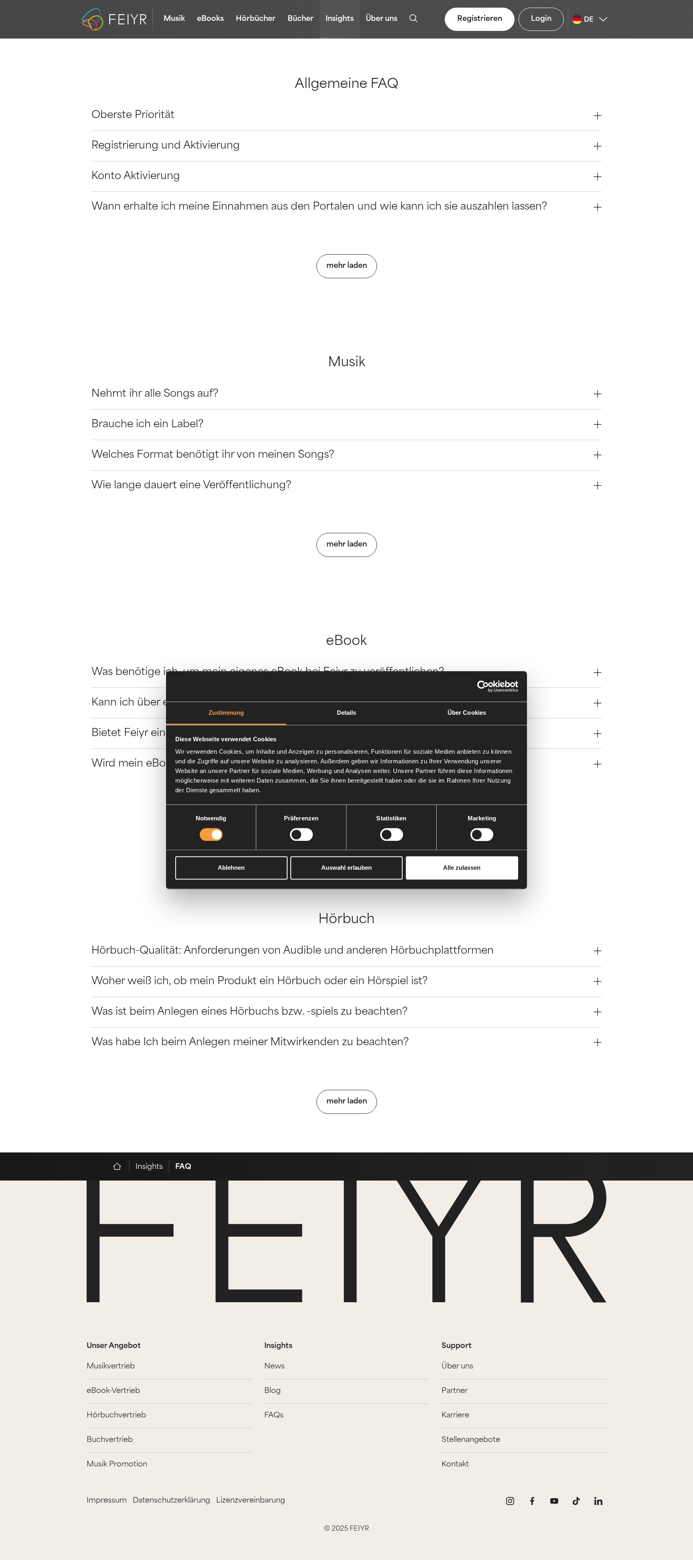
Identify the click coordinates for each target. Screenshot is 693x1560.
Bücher (301, 19)
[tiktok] (576, 1501)
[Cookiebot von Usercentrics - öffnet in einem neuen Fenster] (483, 686)
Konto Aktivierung (135, 176)
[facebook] (532, 1501)
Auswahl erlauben (346, 868)
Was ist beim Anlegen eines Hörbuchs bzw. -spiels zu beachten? (249, 1012)
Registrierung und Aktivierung (165, 146)
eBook (346, 641)
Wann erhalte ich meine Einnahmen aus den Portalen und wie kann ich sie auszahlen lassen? (319, 207)
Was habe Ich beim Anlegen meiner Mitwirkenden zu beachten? (250, 1043)
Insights (340, 19)
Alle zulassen (461, 868)
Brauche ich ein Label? (147, 425)
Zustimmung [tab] (226, 713)
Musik (174, 19)
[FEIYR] (121, 1166)
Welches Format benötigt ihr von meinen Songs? (212, 455)
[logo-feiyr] (117, 19)
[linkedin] (598, 1501)
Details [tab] (347, 713)
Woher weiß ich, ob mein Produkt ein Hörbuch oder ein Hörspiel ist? (259, 982)
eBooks (210, 19)
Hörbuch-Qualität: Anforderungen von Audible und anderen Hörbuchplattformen (292, 951)
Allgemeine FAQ (347, 84)
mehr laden (346, 266)
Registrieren (479, 19)
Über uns (381, 19)
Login (541, 19)
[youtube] (554, 1501)
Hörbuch (346, 920)
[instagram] (510, 1501)
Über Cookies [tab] (467, 713)
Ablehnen (231, 868)
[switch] (301, 834)
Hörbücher (256, 19)
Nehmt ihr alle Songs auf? (154, 394)
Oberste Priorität (132, 115)
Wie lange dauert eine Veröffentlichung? (191, 486)
